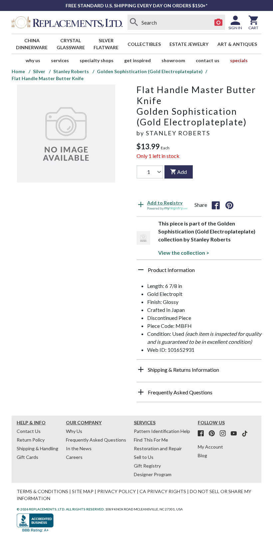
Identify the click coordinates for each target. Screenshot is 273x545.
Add (182, 172)
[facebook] (203, 433)
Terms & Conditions (42, 491)
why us (33, 60)
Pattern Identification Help (162, 431)
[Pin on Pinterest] (229, 205)
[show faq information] (140, 392)
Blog (202, 455)
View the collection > (183, 252)
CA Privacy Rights (162, 491)
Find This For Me (151, 440)
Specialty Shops (97, 60)
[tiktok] (245, 433)
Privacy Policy (116, 491)
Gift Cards (27, 457)
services (60, 60)
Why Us (74, 431)
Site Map (83, 491)
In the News (79, 448)
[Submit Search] (134, 22)
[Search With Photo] (218, 22)
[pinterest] (214, 433)
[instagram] (225, 433)
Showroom (173, 60)
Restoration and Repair (158, 448)
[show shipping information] (140, 369)
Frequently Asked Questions (96, 440)
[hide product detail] (140, 269)
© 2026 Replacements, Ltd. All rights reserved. (61, 509)
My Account (210, 447)
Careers (74, 457)
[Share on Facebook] (216, 205)
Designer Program (152, 474)
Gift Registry (147, 466)
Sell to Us (143, 457)
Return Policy (31, 440)
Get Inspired (137, 60)
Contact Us (207, 60)
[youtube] (236, 433)
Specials (239, 60)
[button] (198, 272)
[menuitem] (32, 44)
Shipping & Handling (37, 448)
